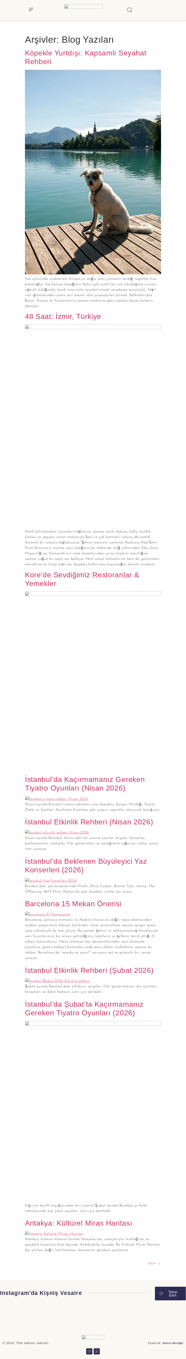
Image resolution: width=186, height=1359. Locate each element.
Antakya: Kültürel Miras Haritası (78, 1223)
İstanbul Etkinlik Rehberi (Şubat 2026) (89, 970)
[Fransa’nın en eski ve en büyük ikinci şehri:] (108, 1316)
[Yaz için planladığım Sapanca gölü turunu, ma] (77, 1316)
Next (154, 1263)
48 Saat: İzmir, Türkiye (63, 316)
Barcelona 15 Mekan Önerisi (73, 904)
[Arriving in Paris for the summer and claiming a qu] (46, 1316)
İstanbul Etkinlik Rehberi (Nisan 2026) (89, 822)
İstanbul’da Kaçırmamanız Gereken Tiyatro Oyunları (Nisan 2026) (85, 783)
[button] (31, 10)
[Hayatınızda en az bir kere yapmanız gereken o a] (139, 1316)
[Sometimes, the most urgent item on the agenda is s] (170, 1316)
